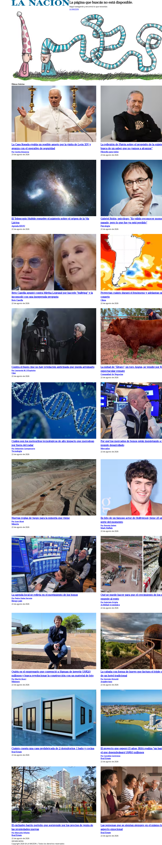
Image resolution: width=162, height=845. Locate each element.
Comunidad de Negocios (112, 375)
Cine (14, 373)
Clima (103, 300)
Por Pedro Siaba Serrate (22, 598)
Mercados (105, 449)
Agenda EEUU (18, 226)
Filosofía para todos (110, 152)
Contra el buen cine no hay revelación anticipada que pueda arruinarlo (53, 367)
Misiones (16, 682)
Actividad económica (110, 605)
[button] (54, 114)
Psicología (105, 226)
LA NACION (74, 9)
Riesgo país (17, 601)
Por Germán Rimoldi (109, 679)
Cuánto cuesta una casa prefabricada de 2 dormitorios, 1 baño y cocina (53, 748)
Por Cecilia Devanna (20, 152)
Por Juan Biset (18, 521)
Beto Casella (17, 300)
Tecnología (17, 451)
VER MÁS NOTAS (17, 841)
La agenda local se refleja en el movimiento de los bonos (45, 595)
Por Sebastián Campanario (23, 448)
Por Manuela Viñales (21, 832)
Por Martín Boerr (19, 679)
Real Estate (17, 752)
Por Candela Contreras (110, 756)
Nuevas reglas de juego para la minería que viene (41, 518)
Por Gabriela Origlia (109, 602)
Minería (15, 524)
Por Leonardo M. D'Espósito (24, 370)
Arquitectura (106, 682)
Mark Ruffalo (107, 528)
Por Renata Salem (108, 525)
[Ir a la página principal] (40, 5)
